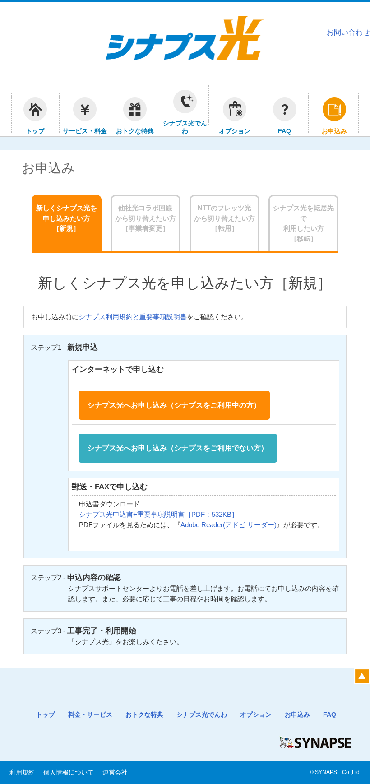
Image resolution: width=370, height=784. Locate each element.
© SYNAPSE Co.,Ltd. (335, 772)
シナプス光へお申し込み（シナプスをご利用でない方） (178, 448)
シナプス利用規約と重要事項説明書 (133, 316)
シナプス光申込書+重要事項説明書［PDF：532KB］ (158, 514)
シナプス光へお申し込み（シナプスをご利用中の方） (174, 405)
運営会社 (115, 772)
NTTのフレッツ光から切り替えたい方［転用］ (224, 218)
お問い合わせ (348, 32)
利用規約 (22, 772)
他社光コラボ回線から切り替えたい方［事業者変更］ (145, 218)
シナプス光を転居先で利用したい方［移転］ (303, 223)
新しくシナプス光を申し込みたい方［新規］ (66, 218)
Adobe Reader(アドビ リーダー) (228, 525)
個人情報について (68, 772)
